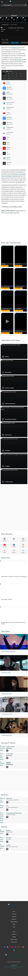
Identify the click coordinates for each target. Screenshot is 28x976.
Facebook (4, 540)
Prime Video (18, 59)
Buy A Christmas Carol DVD (12, 212)
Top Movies (4, 795)
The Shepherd (18, 308)
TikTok (4, 552)
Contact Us (14, 934)
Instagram (23, 540)
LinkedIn (13, 546)
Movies (14, 911)
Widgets (23, 552)
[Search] (25, 5)
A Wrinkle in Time (19, 331)
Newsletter (14, 552)
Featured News (5, 558)
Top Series (4, 827)
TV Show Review (9, 764)
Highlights (14, 15)
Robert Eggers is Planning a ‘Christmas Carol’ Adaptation (14, 576)
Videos (14, 924)
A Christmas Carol (5, 24)
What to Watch (14, 921)
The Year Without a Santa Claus (7, 308)
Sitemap (14, 936)
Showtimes (14, 919)
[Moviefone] (14, 2)
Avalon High (17, 263)
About (14, 931)
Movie (17, 30)
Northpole (4, 263)
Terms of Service (14, 939)
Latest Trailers (5, 631)
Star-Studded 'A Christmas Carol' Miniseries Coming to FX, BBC (13, 623)
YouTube (4, 546)
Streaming (14, 916)
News (14, 926)
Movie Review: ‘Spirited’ (6, 599)
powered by (4, 71)
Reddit (23, 546)
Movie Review (9, 748)
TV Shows (14, 914)
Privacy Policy (14, 942)
